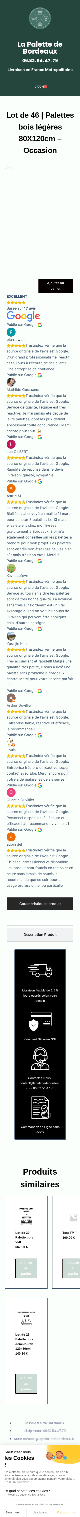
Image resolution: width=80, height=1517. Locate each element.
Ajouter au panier (55, 286)
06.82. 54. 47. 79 (40, 60)
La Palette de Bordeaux (39, 47)
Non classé (24, 1254)
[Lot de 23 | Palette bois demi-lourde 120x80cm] (26, 1319)
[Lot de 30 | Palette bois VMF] (26, 1217)
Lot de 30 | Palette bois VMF (24, 1237)
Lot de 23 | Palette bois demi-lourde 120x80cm (24, 1341)
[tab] (40, 903)
